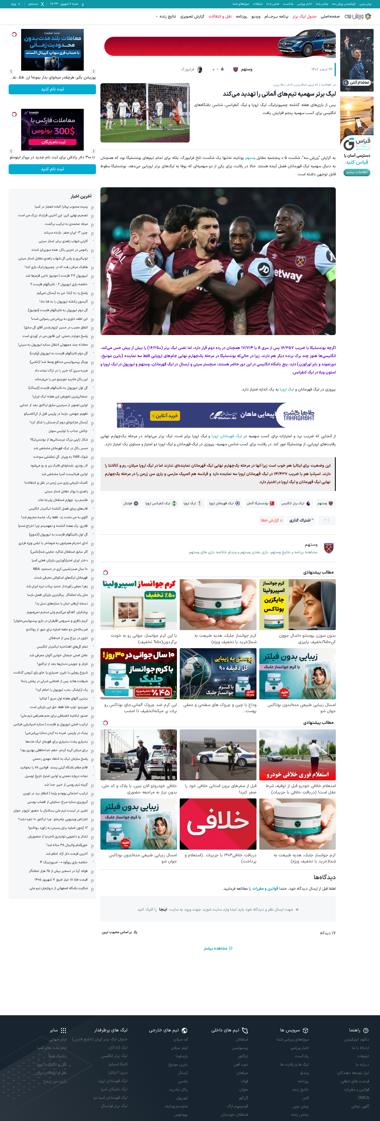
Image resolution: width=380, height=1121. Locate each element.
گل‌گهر (243, 1098)
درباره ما (362, 1065)
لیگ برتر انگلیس (114, 1056)
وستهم (250, 158)
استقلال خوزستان (234, 1115)
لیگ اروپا (287, 389)
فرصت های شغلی (355, 1081)
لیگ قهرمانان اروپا (227, 436)
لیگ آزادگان (117, 1048)
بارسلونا (182, 1056)
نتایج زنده (168, 16)
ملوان (243, 1090)
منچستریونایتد (176, 1106)
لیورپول (182, 1098)
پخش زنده (322, 4)
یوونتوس (181, 1115)
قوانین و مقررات (265, 889)
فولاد (244, 1081)
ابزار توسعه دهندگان (353, 1073)
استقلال (242, 1040)
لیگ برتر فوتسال (114, 1106)
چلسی (183, 1081)
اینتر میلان (179, 1048)
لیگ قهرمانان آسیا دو (110, 1098)
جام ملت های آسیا (52, 1048)
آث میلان (180, 1040)
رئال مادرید (178, 1090)
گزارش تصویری (192, 16)
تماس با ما (273, 4)
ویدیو (255, 16)
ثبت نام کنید (52, 89)
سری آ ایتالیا (117, 1073)
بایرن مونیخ (178, 1065)
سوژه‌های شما (241, 4)
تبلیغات (257, 4)
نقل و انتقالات (220, 16)
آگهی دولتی (360, 1106)
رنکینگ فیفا (57, 1056)
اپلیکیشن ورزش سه (344, 4)
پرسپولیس (240, 1048)
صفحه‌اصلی (330, 16)
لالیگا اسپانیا (117, 1064)
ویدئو (304, 1073)
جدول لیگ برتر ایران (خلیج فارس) (99, 1039)
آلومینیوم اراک (237, 1106)
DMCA (363, 1098)
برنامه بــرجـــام (276, 16)
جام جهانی (58, 1040)
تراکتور (243, 1056)
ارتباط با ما (360, 1048)
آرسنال (183, 1073)
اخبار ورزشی (304, 4)
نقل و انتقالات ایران (51, 1073)
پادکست (288, 4)
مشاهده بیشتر (215, 949)
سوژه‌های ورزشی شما (293, 1040)
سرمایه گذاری (52, 169)
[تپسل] (119, 405)
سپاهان (242, 1073)
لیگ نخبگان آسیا (114, 1089)
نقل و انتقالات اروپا (52, 1065)
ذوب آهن (241, 1065)
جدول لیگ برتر (305, 16)
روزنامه (241, 16)
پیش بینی (365, 4)
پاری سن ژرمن (55, 1081)
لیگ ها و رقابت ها (294, 1065)
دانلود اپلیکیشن (356, 1040)
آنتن (305, 1098)
